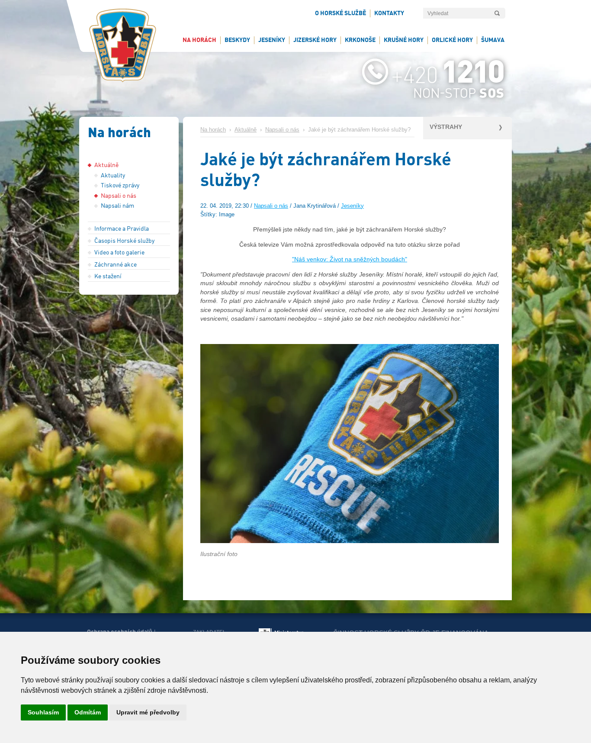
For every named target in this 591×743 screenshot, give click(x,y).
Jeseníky (352, 206)
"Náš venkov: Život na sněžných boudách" (349, 259)
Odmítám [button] (87, 712)
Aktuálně (245, 130)
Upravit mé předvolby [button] (148, 712)
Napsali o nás (282, 130)
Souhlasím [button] (43, 712)
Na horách (213, 130)
